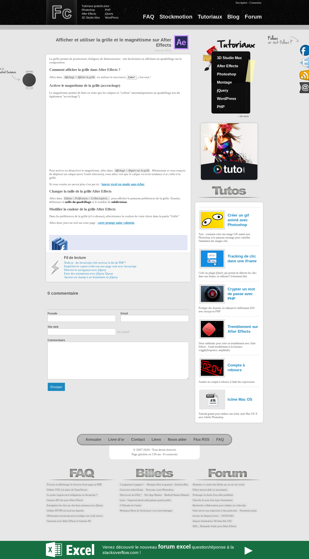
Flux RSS (201, 439)
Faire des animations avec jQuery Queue (88, 273)
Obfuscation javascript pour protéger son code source (75, 516)
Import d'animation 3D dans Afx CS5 (212, 521)
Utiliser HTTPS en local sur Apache (65, 510)
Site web (53, 326)
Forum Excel (154, 550)
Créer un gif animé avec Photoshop (238, 220)
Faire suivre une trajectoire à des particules (215, 510)
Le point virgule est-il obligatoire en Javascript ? (72, 495)
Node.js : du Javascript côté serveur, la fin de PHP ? (95, 262)
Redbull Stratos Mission (176, 495)
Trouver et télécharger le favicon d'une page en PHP (74, 484)
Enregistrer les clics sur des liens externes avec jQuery (75, 505)
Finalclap (61, 12)
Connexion (255, 2)
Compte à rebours (236, 367)
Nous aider (177, 439)
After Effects (89, 13)
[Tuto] (229, 151)
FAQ (148, 17)
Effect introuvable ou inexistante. (210, 490)
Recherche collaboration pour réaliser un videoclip (219, 505)
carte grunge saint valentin (116, 222)
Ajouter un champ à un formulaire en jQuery (91, 277)
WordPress (112, 17)
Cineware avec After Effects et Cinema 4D (69, 521)
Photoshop (88, 10)
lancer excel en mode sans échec (123, 184)
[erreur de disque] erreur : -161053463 (213, 516)
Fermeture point (248, 510)
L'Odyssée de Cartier (130, 505)
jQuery (109, 13)
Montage (224, 82)
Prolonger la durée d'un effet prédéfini (213, 495)
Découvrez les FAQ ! (131, 495)
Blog (233, 17)
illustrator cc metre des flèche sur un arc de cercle (218, 484)
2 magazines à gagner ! (132, 484)
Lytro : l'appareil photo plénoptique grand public (145, 500)
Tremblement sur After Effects (243, 329)
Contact (138, 439)
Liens (156, 439)
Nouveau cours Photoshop (160, 490)
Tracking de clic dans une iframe (242, 258)
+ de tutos (243, 116)
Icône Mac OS (240, 399)
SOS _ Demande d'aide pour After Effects (214, 526)
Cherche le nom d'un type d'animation (213, 500)
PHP (108, 10)
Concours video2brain (131, 490)
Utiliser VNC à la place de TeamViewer (67, 490)
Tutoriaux (210, 17)
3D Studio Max (91, 17)
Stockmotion (176, 17)
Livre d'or (116, 439)
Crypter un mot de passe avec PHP (241, 294)
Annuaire (93, 439)
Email (124, 313)
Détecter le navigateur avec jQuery (85, 270)
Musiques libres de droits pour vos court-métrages (146, 510)
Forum (253, 17)
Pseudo (52, 313)
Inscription (241, 2)
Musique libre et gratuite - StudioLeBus (167, 484)
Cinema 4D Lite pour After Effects (65, 500)
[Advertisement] (87, 133)
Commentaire (56, 340)
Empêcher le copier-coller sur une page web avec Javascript (100, 266)
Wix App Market (153, 495)
